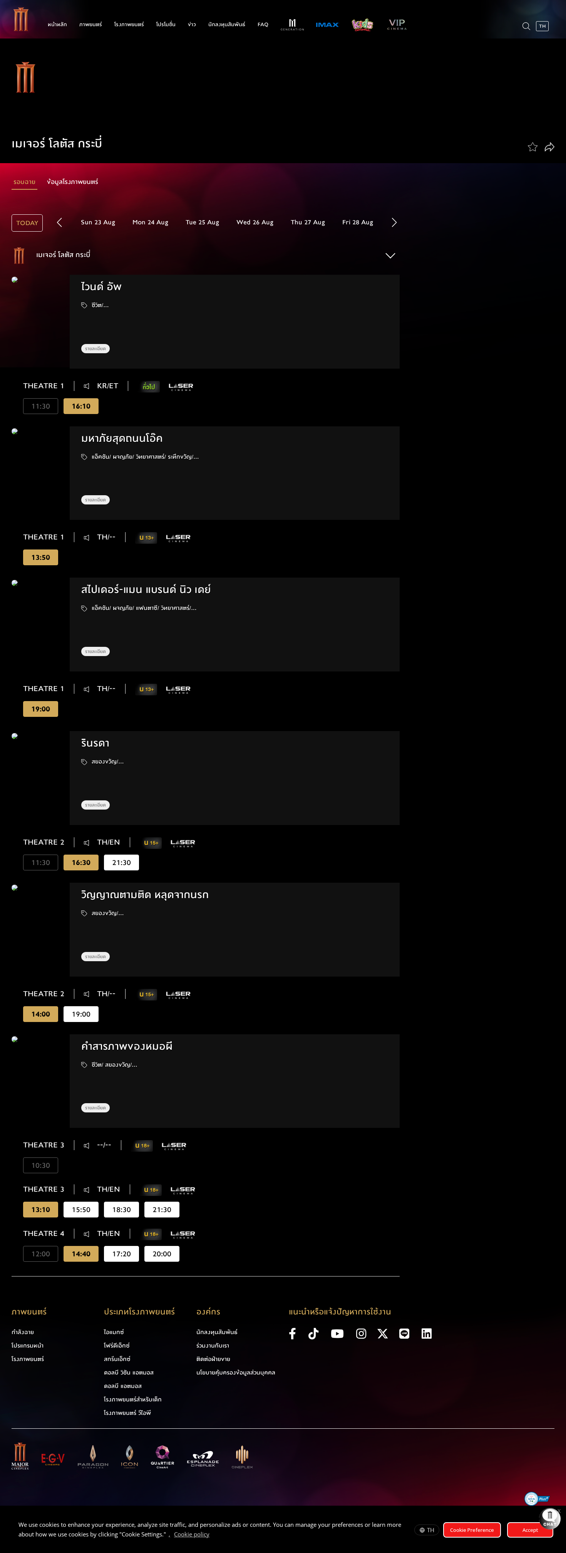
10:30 (40, 1165)
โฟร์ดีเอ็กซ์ (117, 1345)
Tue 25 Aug (202, 222)
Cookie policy (191, 1534)
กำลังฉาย (23, 1332)
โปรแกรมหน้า (28, 1345)
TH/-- (105, 537)
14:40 (81, 1253)
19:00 (40, 709)
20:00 (161, 1253)
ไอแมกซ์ (114, 1332)
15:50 (81, 1209)
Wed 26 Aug (254, 222)
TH (430, 1530)
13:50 (40, 557)
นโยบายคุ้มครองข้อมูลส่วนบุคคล (235, 1372)
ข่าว (192, 24)
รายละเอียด (95, 348)
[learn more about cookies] (213, 1535)
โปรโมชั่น (166, 24)
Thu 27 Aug (308, 222)
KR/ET (106, 386)
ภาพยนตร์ (90, 24)
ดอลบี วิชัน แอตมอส (129, 1372)
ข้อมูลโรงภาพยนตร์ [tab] (72, 182)
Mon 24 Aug (150, 222)
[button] (394, 222)
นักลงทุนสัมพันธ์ (226, 24)
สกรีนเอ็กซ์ (117, 1359)
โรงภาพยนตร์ (129, 24)
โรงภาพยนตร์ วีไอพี (127, 1413)
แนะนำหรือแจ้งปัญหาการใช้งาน (340, 1312)
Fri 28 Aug (357, 222)
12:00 (40, 1253)
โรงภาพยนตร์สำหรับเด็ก (133, 1399)
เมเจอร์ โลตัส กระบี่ (62, 255)
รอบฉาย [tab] (24, 182)
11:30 (40, 406)
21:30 (121, 862)
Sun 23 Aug (98, 222)
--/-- (103, 1145)
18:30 (121, 1209)
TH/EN (107, 842)
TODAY (27, 223)
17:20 (121, 1253)
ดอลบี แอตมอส (123, 1386)
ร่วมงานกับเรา (212, 1345)
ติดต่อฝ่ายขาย (213, 1359)
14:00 (40, 1014)
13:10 (40, 1209)
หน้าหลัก (57, 24)
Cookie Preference (472, 1529)
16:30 (81, 862)
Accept (530, 1529)
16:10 (81, 406)
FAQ (263, 24)
